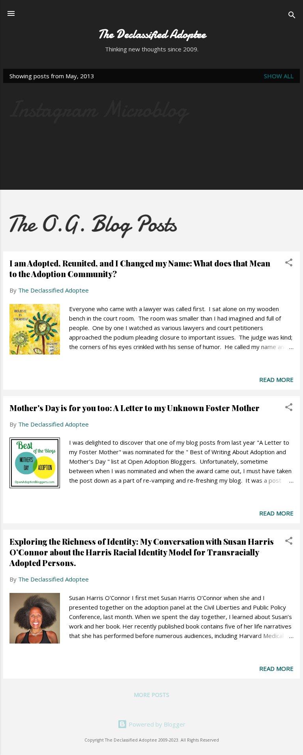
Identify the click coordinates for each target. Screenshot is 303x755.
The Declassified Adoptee (152, 34)
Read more (276, 379)
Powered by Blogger (156, 724)
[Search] (292, 16)
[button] (289, 264)
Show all (279, 76)
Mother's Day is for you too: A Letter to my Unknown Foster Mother (134, 407)
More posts (151, 694)
